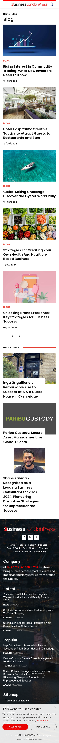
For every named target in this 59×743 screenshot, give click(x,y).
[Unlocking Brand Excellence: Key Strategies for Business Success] (29, 287)
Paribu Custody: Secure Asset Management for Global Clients (23, 437)
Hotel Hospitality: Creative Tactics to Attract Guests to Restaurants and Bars (26, 133)
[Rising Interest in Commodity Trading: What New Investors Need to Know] (29, 40)
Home (6, 13)
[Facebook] (24, 537)
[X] (36, 537)
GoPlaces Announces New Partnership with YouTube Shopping (28, 612)
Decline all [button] (43, 726)
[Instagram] (30, 537)
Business (7, 617)
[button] (29, 735)
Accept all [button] (15, 726)
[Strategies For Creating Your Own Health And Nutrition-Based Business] (29, 224)
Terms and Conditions (17, 700)
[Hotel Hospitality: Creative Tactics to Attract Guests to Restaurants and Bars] (29, 103)
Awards (7, 684)
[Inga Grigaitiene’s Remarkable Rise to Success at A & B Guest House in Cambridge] (29, 368)
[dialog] (29, 723)
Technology (10, 665)
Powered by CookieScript (29, 739)
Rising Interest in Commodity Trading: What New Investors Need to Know (27, 70)
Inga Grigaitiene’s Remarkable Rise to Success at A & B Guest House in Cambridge (22, 389)
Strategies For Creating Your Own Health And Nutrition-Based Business (27, 254)
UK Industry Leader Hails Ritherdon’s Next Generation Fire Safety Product (27, 624)
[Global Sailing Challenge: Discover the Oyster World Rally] (29, 166)
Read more (42, 720)
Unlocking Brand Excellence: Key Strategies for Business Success (26, 317)
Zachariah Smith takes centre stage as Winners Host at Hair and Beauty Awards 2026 (26, 597)
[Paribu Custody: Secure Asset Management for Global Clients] (29, 418)
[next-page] (26, 335)
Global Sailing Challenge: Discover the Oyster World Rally (29, 193)
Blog (6, 61)
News (6, 604)
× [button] (55, 707)
